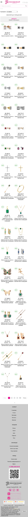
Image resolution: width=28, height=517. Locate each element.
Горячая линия (14, 459)
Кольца (14, 428)
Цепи (14, 433)
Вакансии (14, 420)
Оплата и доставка (14, 448)
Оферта (14, 464)
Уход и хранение (14, 451)
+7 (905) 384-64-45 (14, 467)
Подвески (14, 435)
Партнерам (14, 415)
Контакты (14, 417)
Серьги (14, 430)
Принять (24, 511)
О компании (14, 410)
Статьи (14, 412)
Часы (14, 438)
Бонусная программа (14, 446)
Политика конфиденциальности (14, 461)
